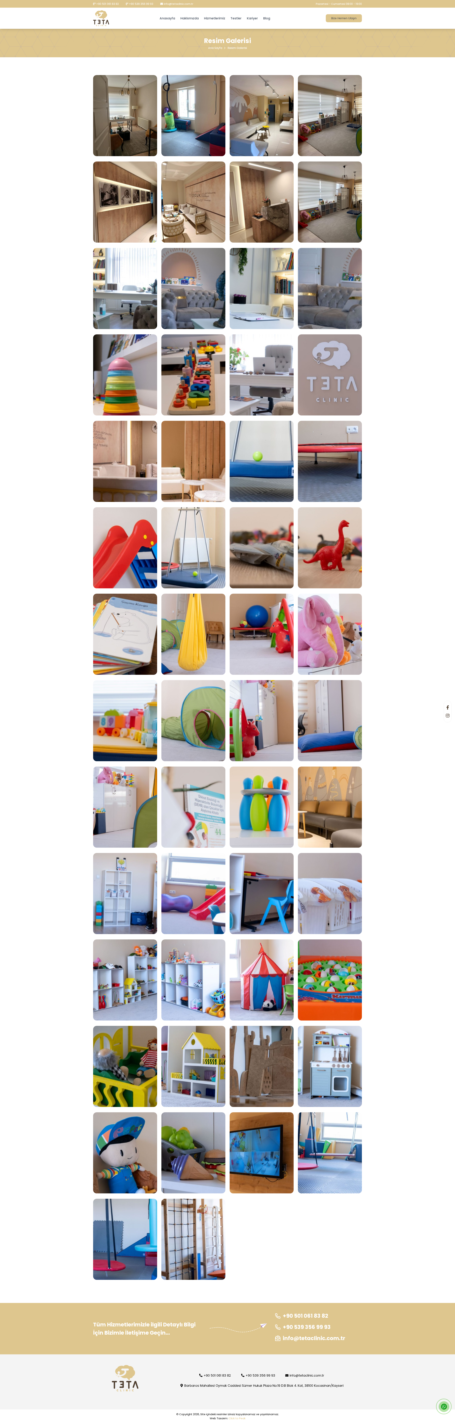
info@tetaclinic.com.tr (178, 4)
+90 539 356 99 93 (141, 4)
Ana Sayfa (215, 48)
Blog (266, 18)
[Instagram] (447, 716)
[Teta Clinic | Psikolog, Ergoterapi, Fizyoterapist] (101, 18)
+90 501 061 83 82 (107, 4)
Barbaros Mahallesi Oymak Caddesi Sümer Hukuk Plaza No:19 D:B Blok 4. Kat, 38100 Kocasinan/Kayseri (263, 1385)
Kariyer (252, 18)
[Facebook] (447, 708)
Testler (236, 18)
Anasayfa (167, 18)
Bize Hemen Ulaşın (344, 18)
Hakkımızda (189, 18)
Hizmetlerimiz (214, 18)
